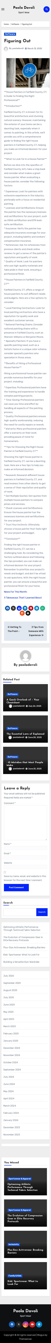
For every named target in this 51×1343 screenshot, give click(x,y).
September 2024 (12, 1069)
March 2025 (9, 1026)
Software (10, 34)
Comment (10, 803)
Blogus (40, 1335)
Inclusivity (14, 1244)
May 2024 (8, 1091)
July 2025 (8, 997)
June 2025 (9, 1004)
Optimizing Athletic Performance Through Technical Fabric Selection (22, 1187)
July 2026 (8, 976)
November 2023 (11, 1134)
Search (8, 903)
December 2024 (11, 1048)
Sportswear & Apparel (20, 1179)
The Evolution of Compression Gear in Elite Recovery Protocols (25, 1219)
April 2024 (8, 1098)
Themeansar (25, 1339)
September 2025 (12, 983)
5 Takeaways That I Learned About (23, 597)
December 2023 (11, 1127)
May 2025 (8, 1012)
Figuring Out (17, 41)
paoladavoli (18, 48)
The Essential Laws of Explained (25, 734)
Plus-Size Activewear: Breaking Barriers (24, 947)
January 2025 (10, 1041)
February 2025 (11, 1033)
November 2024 (11, 1055)
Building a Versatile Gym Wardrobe (21, 962)
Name (7, 844)
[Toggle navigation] (2, 9)
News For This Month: (15, 591)
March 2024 (9, 1105)
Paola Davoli (24, 8)
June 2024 (9, 1084)
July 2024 (8, 1077)
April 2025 (8, 1019)
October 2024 (10, 1062)
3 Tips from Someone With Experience (35, 631)
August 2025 (10, 990)
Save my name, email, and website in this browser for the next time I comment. (25, 878)
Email (7, 853)
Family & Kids (15, 1276)
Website (8, 863)
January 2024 (10, 1120)
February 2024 (11, 1113)
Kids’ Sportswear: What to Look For (21, 954)
